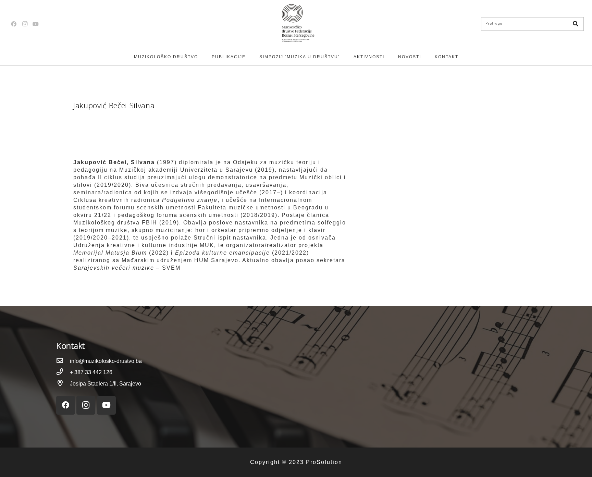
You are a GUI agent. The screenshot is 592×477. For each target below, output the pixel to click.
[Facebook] (13, 24)
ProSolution (324, 462)
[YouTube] (35, 24)
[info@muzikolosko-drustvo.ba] (63, 361)
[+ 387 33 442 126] (63, 372)
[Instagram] (24, 24)
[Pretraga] (575, 24)
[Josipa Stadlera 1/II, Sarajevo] (63, 384)
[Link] (296, 24)
